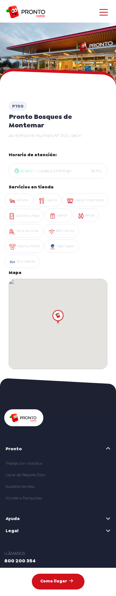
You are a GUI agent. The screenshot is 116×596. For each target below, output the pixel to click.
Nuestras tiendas (20, 486)
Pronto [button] (14, 448)
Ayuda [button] (13, 518)
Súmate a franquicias (24, 498)
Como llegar (53, 581)
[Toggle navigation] (103, 12)
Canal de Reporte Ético (25, 474)
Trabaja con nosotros (24, 463)
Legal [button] (12, 530)
